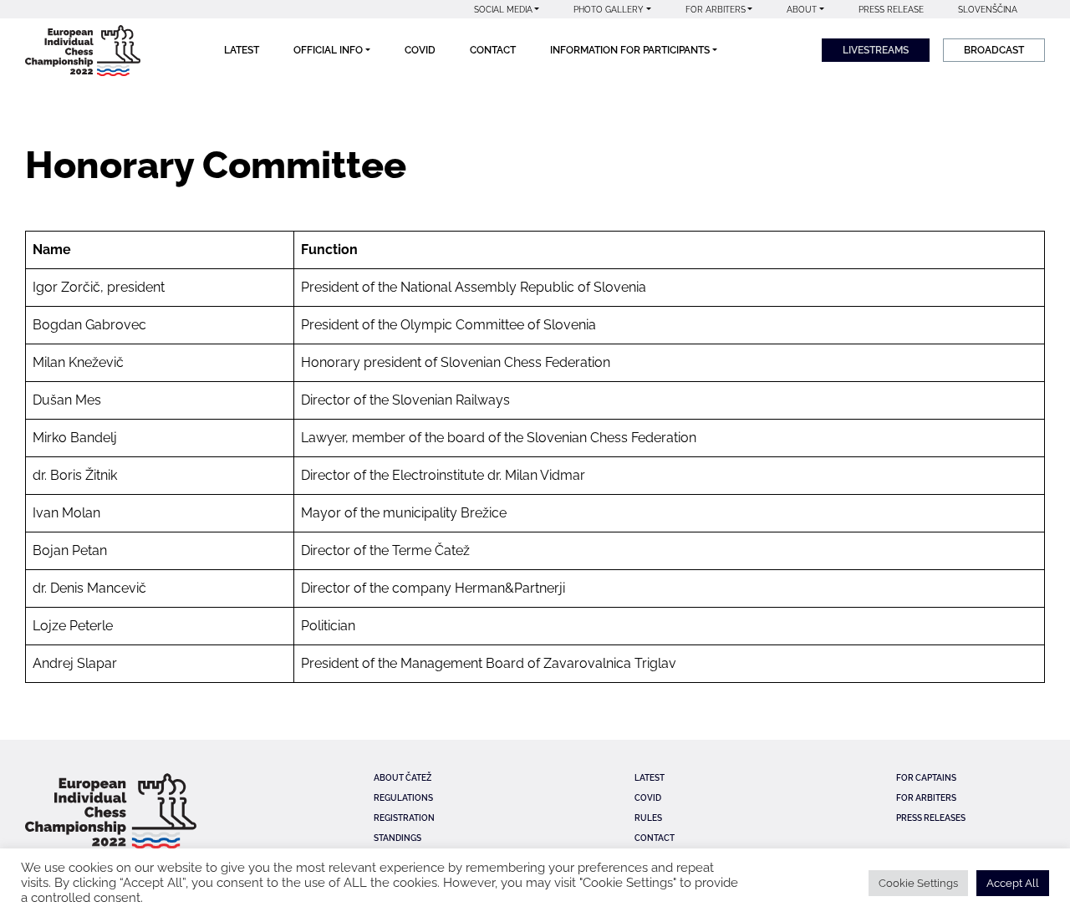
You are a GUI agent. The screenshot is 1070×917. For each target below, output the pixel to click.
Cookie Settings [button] (918, 883)
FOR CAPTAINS (926, 777)
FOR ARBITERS (926, 797)
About (802, 9)
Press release (891, 9)
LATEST (649, 777)
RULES (648, 818)
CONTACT (654, 838)
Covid (420, 50)
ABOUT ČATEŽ (402, 777)
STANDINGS (397, 838)
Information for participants (630, 50)
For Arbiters (715, 9)
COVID (647, 797)
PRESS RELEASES (931, 818)
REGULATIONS (403, 797)
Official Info (328, 50)
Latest (241, 50)
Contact (493, 50)
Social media (503, 9)
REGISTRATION (404, 818)
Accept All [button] (1012, 883)
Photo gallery (608, 9)
